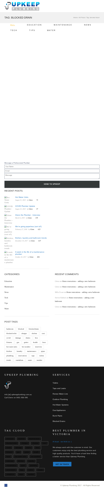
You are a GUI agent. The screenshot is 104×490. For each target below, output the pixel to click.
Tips (32, 30)
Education (34, 25)
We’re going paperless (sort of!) (28, 226)
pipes (43, 351)
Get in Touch (62, 464)
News (87, 25)
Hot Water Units (21, 197)
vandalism (19, 360)
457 (32, 138)
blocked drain (34, 329)
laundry (19, 351)
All (12, 25)
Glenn (31, 200)
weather (39, 360)
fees (36, 338)
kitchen (9, 351)
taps (33, 356)
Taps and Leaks (59, 388)
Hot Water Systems (60, 405)
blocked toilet (11, 333)
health (35, 342)
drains (28, 338)
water (30, 360)
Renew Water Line (60, 394)
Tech (13, 30)
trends (8, 360)
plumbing (9, 356)
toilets (41, 356)
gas (18, 342)
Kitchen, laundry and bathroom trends (31, 238)
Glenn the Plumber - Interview (27, 215)
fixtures (9, 342)
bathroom (9, 329)
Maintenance (63, 25)
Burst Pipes (57, 416)
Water (51, 30)
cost (43, 333)
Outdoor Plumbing (60, 399)
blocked (21, 329)
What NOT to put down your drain (18, 118)
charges (24, 333)
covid (8, 338)
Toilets (55, 383)
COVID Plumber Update (25, 206)
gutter (26, 342)
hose (44, 342)
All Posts (82, 17)
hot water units (11, 347)
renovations (22, 356)
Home (75, 17)
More (12, 138)
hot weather (26, 347)
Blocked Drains (59, 421)
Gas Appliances (59, 410)
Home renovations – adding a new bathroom (78, 281)
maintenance (31, 351)
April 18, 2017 (15, 132)
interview (38, 347)
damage (18, 338)
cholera (34, 333)
